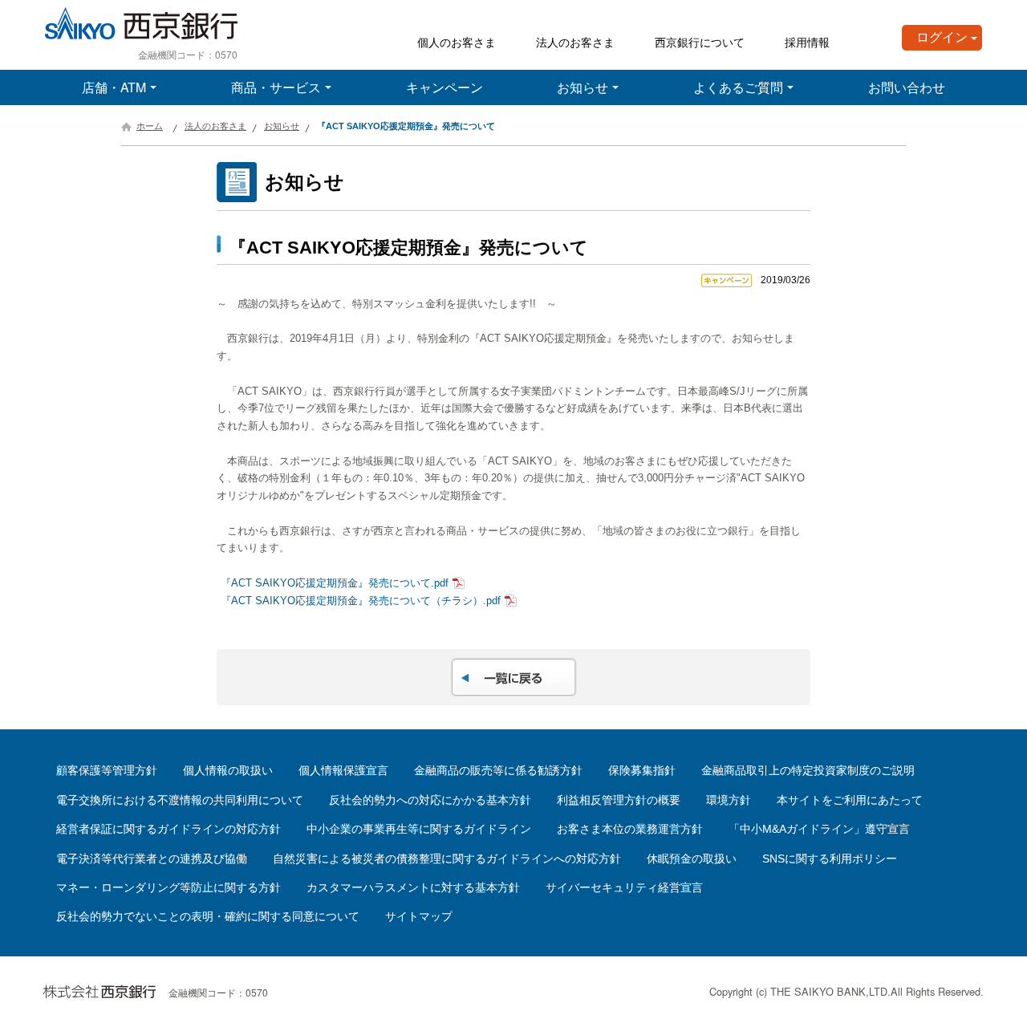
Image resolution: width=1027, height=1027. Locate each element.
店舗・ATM (114, 87)
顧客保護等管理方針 (106, 770)
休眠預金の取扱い (692, 858)
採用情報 (807, 41)
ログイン (942, 37)
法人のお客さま (575, 41)
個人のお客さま (456, 41)
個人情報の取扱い (228, 770)
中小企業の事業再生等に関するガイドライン (418, 828)
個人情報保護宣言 (343, 770)
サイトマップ (419, 916)
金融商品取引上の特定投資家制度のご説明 (808, 770)
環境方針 (728, 800)
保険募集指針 (642, 770)
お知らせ (582, 87)
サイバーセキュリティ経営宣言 (624, 887)
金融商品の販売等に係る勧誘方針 (498, 770)
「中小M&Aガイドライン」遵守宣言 (819, 828)
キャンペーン (444, 87)
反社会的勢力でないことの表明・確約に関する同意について (207, 916)
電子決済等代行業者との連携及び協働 (151, 858)
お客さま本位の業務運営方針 (630, 828)
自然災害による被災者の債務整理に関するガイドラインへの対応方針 (447, 858)
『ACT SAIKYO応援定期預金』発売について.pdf (335, 583)
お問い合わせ (906, 87)
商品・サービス (276, 87)
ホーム (149, 126)
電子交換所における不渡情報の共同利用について (179, 800)
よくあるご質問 (738, 87)
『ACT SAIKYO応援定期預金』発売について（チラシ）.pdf (361, 601)
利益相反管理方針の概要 (618, 800)
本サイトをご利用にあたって (850, 800)
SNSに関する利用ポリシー (829, 858)
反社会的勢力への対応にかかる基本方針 (430, 800)
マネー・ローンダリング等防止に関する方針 (168, 887)
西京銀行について (700, 41)
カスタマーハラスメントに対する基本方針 (413, 887)
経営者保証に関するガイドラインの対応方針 (168, 828)
